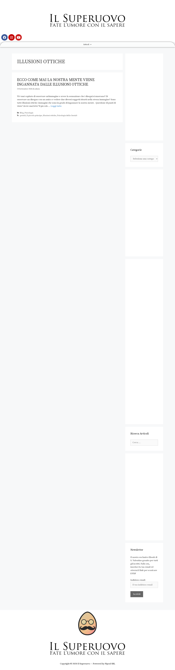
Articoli (86, 44)
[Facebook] (4, 37)
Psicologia (29, 113)
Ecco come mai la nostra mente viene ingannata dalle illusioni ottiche (56, 82)
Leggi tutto (56, 106)
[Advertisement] (144, 97)
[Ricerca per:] (144, 442)
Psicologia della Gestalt (67, 115)
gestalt (23, 115)
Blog (22, 113)
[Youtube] (18, 37)
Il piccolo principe (34, 115)
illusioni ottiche (49, 115)
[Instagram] (11, 37)
